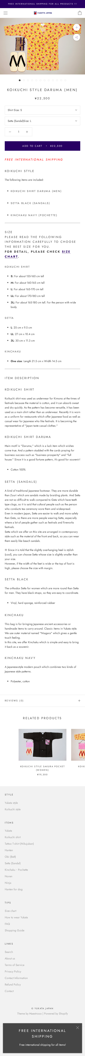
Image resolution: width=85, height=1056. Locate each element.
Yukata (8, 831)
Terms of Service (14, 965)
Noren (8, 876)
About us (10, 958)
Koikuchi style (13, 809)
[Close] (77, 1027)
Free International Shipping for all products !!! (42, 3)
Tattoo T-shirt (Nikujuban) (19, 844)
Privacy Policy (13, 971)
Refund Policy (13, 984)
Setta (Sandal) (13, 863)
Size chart (10, 911)
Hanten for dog (14, 889)
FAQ (7, 924)
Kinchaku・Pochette (16, 870)
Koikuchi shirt (13, 837)
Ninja (8, 883)
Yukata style (11, 803)
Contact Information (16, 978)
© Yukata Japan (42, 1008)
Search (9, 952)
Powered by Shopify (56, 1014)
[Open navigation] (6, 13)
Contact (9, 991)
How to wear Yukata (16, 917)
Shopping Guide (14, 930)
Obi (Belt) (10, 857)
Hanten (9, 850)
